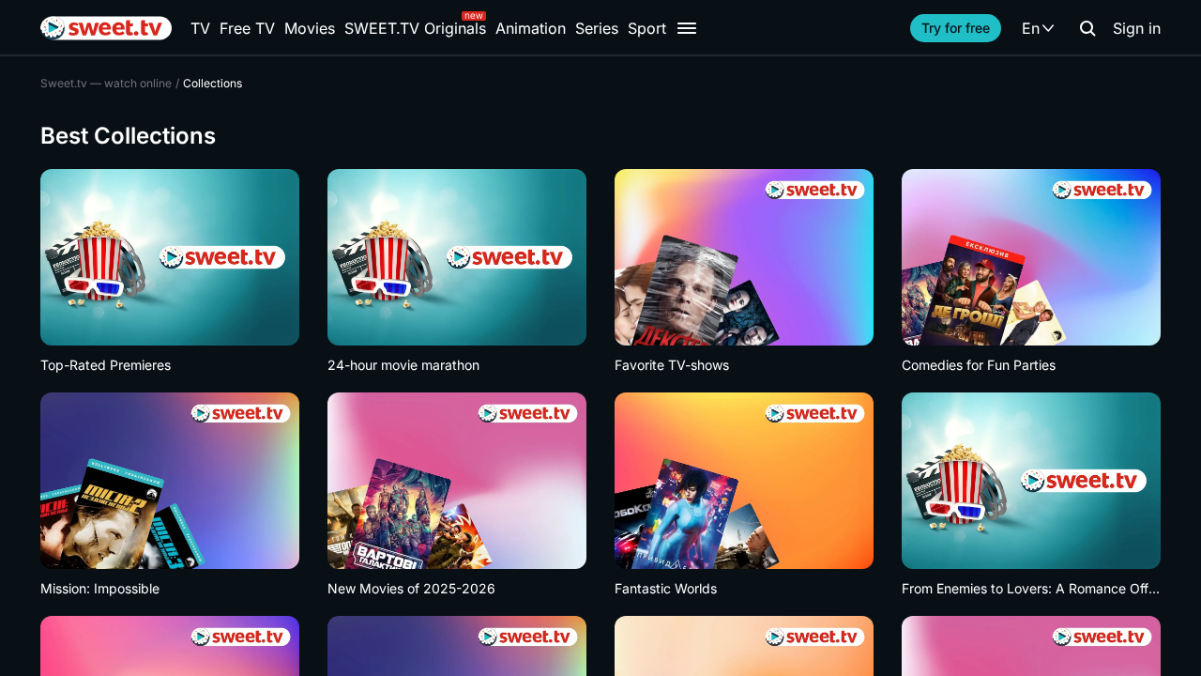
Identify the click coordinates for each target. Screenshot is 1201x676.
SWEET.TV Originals (415, 28)
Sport (647, 28)
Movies (309, 28)
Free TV (247, 28)
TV (200, 28)
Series (596, 28)
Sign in (1137, 28)
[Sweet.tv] (106, 28)
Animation (530, 28)
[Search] (1087, 28)
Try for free (955, 28)
